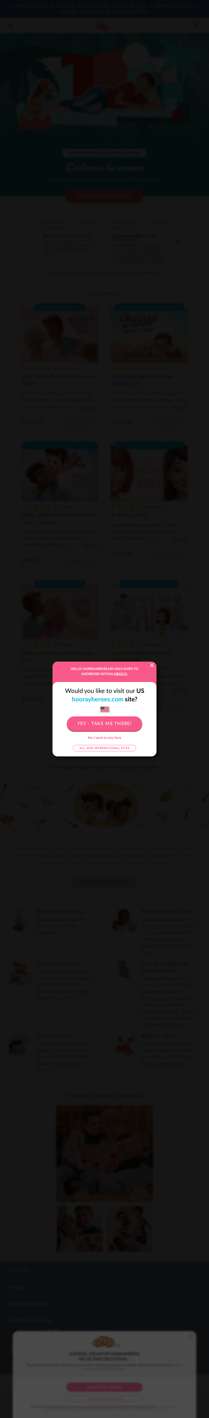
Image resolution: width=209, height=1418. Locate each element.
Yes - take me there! (104, 723)
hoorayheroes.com (97, 700)
